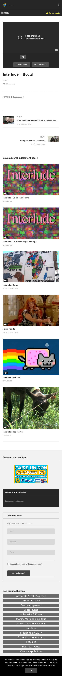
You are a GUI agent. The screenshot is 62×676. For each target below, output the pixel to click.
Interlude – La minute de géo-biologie (19, 242)
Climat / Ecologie (31, 600)
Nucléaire (31, 628)
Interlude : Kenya (10, 285)
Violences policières (31, 651)
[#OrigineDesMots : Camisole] (31, 140)
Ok (31, 670)
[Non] (58, 666)
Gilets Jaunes (31, 609)
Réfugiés (31, 641)
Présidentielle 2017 (31, 632)
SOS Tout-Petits (31, 646)
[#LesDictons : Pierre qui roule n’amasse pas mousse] (31, 120)
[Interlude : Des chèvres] (31, 408)
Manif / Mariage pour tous (31, 619)
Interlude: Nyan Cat (11, 377)
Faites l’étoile (9, 329)
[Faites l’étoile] (31, 310)
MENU (6, 13)
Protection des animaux (31, 637)
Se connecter (54, 13)
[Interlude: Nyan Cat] (31, 357)
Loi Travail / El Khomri (31, 614)
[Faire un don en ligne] (31, 474)
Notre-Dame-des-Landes (31, 623)
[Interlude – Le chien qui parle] (31, 179)
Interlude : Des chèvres (13, 432)
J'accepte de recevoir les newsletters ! (26, 564)
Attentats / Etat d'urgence (31, 596)
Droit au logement (31, 605)
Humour (6, 80)
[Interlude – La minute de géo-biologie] (31, 223)
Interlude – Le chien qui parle (16, 198)
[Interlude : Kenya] (31, 266)
